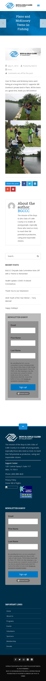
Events (9, 626)
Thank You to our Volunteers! (16, 291)
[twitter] (19, 659)
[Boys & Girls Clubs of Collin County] (18, 5)
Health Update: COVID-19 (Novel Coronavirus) (18, 282)
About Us (10, 616)
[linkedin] (28, 659)
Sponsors (10, 636)
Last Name (16, 350)
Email (13, 325)
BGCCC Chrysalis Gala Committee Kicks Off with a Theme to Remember (22, 272)
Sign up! (23, 387)
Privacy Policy (10, 480)
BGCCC (34, 66)
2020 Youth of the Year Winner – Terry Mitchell (20, 299)
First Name (16, 338)
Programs (10, 621)
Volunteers (11, 631)
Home (9, 611)
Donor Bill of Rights (13, 483)
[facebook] (15, 659)
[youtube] (24, 659)
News (10, 69)
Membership (11, 641)
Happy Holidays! (11, 308)
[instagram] (32, 659)
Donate (9, 646)
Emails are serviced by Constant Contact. (20, 380)
